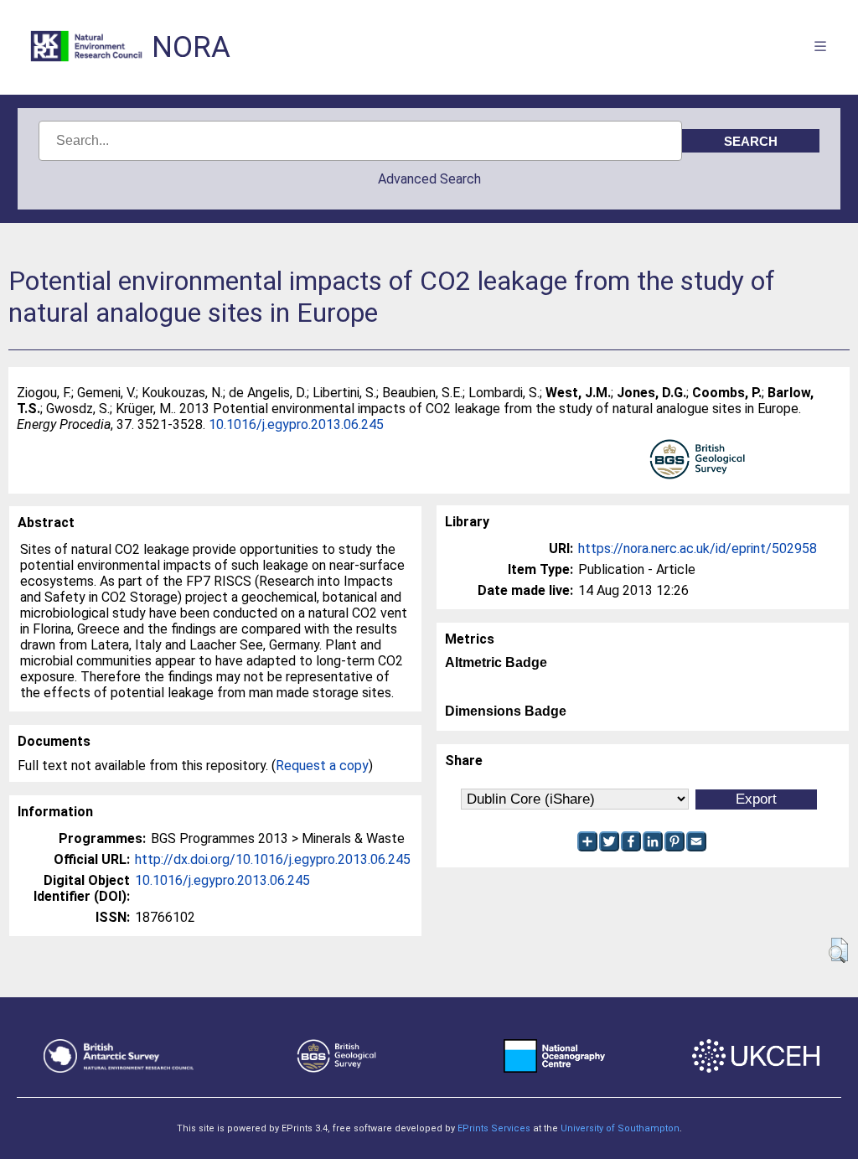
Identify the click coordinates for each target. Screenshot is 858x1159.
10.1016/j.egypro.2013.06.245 (296, 424)
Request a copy (322, 766)
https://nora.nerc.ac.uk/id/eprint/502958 (697, 548)
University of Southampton (620, 1128)
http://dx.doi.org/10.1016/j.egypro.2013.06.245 (273, 859)
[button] (838, 950)
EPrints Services (493, 1128)
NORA (191, 47)
